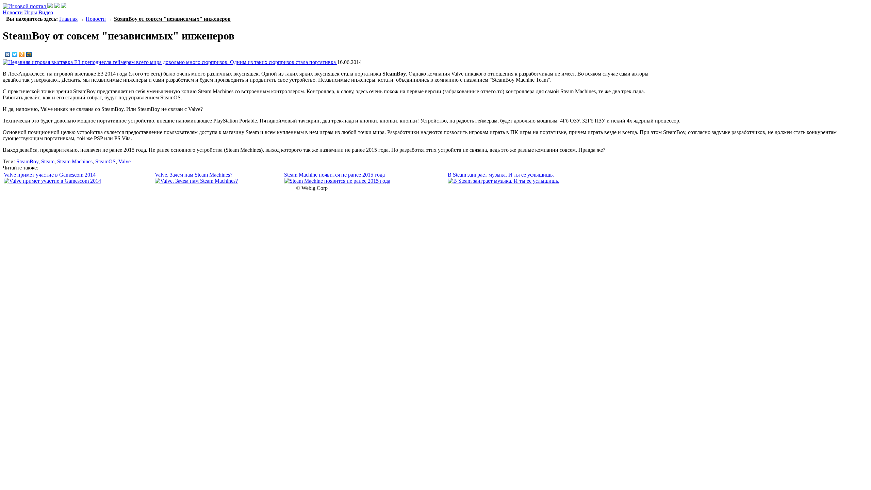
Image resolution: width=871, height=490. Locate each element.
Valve (124, 161)
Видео (45, 12)
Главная (68, 19)
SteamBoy (27, 161)
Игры (30, 12)
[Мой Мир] (29, 54)
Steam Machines (75, 161)
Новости (13, 12)
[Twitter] (14, 54)
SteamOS (105, 161)
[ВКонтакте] (7, 54)
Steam (47, 161)
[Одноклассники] (22, 54)
